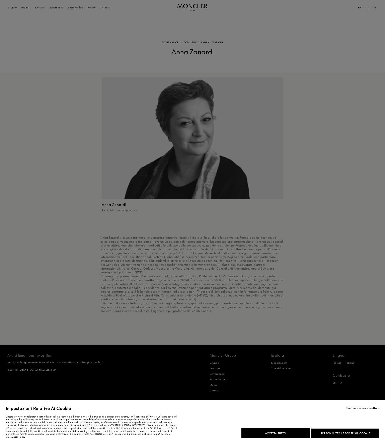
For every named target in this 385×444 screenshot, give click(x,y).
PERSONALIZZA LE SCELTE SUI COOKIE (345, 433)
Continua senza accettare (362, 408)
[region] (192, 422)
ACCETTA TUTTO (275, 433)
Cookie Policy (18, 437)
